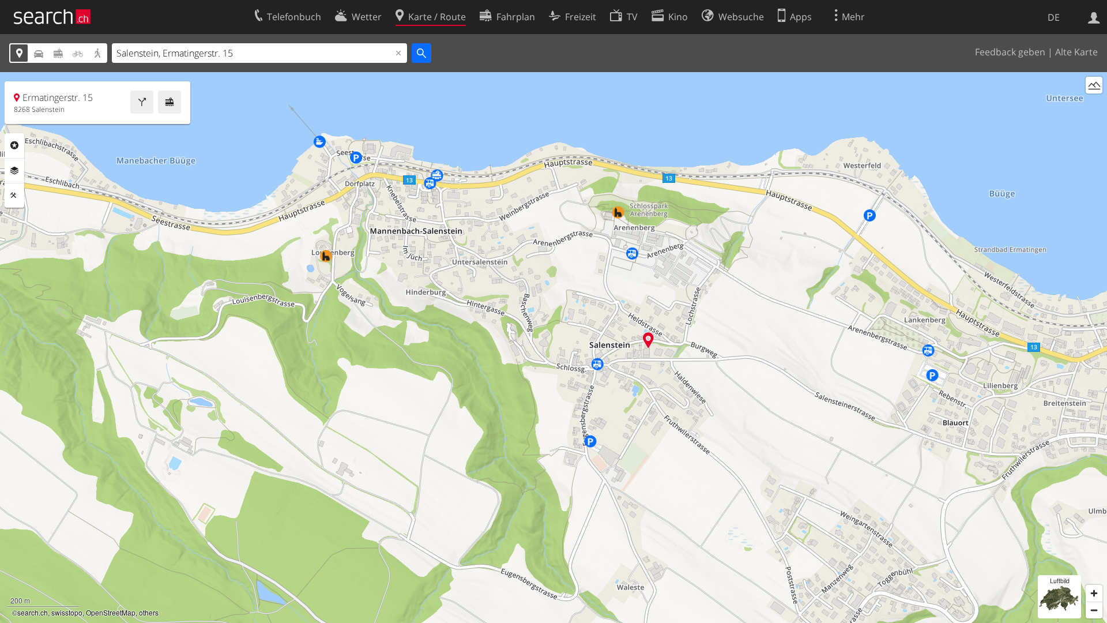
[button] (648, 340)
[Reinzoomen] (1094, 593)
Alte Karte (1076, 52)
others (149, 612)
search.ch (32, 612)
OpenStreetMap (110, 612)
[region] (553, 347)
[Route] (141, 102)
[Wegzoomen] (1094, 610)
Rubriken (14, 145)
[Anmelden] (1094, 17)
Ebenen (14, 171)
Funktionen (14, 195)
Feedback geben (1010, 52)
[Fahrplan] (169, 102)
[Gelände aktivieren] (1094, 85)
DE (1054, 17)
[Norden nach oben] (1094, 106)
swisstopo (66, 612)
